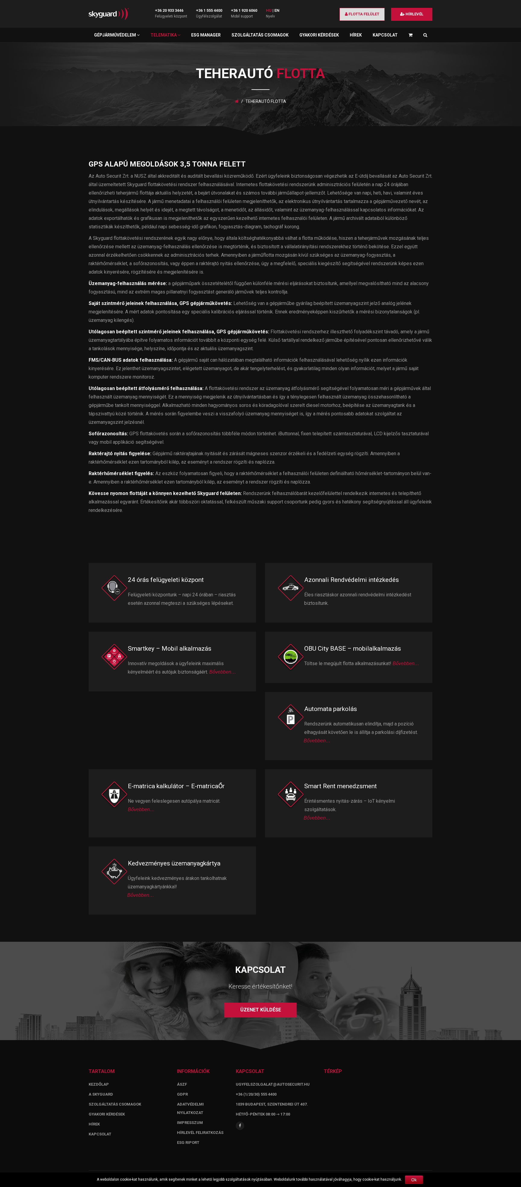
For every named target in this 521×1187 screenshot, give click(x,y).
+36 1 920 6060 (244, 10)
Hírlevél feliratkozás (200, 1132)
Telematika (164, 35)
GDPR (182, 1094)
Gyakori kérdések (319, 35)
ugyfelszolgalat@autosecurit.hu (273, 1084)
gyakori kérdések (107, 1114)
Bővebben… (222, 671)
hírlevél (414, 14)
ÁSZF (182, 1084)
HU (269, 10)
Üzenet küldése (260, 1010)
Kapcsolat (385, 35)
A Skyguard (101, 1094)
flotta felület (363, 14)
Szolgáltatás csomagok (260, 35)
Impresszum (190, 1122)
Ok (414, 1179)
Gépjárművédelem (115, 35)
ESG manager (206, 35)
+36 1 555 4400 (209, 10)
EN (276, 10)
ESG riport (188, 1142)
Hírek (356, 35)
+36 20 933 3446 (169, 10)
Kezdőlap (99, 1084)
